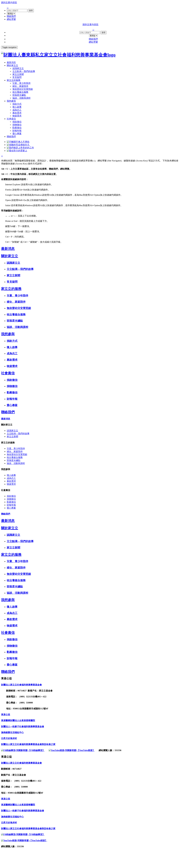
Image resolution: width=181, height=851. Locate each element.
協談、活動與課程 (21, 98)
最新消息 (11, 62)
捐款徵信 (16, 122)
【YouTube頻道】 (86, 750)
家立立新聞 (18, 74)
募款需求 (16, 113)
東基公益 (5, 714)
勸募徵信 (16, 127)
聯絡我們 (11, 16)
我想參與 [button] (11, 101)
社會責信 (8, 373)
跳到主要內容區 (9, 2)
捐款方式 (16, 104)
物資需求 (16, 116)
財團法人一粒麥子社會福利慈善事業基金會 (22, 726)
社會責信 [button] (11, 119)
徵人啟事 (16, 107)
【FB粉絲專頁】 (36, 750)
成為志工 (16, 110)
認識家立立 (18, 68)
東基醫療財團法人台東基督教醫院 (18, 720)
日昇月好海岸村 (9, 738)
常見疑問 (16, 77)
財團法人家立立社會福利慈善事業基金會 (21, 685)
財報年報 (16, 130)
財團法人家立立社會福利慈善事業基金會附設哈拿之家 (28, 744)
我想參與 (8, 334)
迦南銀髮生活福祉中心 (12, 732)
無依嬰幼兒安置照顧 (22, 89)
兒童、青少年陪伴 (21, 83)
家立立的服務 (11, 289)
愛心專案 (16, 133)
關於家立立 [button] (12, 65)
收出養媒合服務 (20, 92)
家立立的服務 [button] (13, 80)
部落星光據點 (19, 95)
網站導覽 (11, 19)
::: (7, 7)
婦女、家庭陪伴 (20, 86)
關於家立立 (9, 256)
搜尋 (31, 10)
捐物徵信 (16, 124)
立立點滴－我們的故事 (23, 71)
